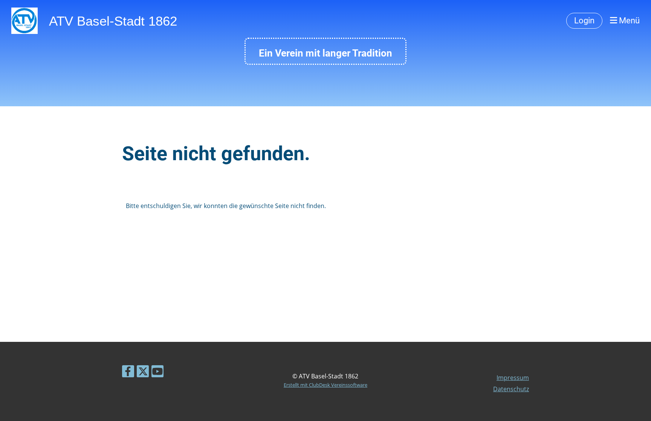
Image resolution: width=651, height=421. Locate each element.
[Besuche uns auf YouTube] (157, 372)
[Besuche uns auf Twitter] (143, 372)
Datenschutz (511, 389)
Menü (628, 20)
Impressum (513, 378)
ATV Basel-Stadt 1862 (113, 21)
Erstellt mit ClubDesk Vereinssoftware (325, 384)
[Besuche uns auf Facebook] (128, 372)
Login (584, 20)
